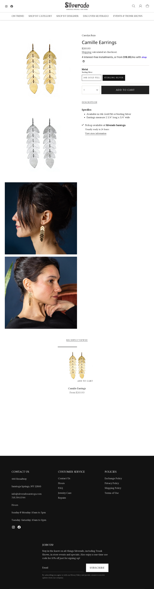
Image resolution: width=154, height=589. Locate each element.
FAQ (60, 488)
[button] (17, 16)
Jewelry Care (64, 493)
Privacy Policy (112, 483)
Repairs (62, 497)
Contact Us (64, 478)
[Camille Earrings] (77, 366)
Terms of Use (112, 493)
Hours (15, 505)
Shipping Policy (113, 488)
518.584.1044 (18, 497)
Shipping (86, 52)
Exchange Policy (113, 478)
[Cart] (147, 6)
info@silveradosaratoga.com (27, 494)
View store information (95, 133)
